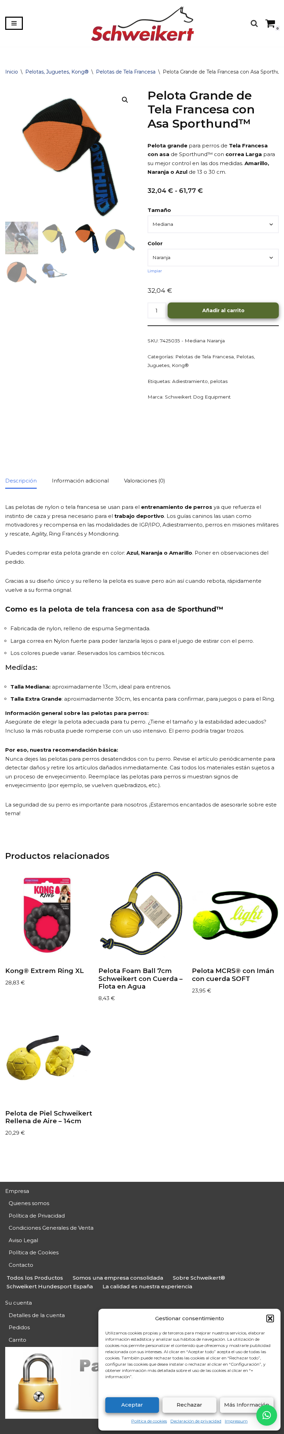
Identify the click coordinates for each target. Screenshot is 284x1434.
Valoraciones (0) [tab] (144, 480)
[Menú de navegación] (14, 23)
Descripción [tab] (21, 480)
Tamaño (159, 210)
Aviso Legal (23, 1240)
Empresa (17, 1191)
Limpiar (155, 270)
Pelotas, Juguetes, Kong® (57, 72)
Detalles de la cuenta (37, 1315)
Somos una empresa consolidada (118, 1277)
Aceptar (132, 1404)
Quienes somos (29, 1203)
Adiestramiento (190, 381)
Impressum (236, 1421)
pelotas (219, 381)
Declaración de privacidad (195, 1421)
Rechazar (189, 1404)
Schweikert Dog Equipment (198, 397)
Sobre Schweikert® (199, 1277)
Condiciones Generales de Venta (51, 1227)
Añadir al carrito (223, 310)
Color (155, 243)
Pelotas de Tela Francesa (126, 72)
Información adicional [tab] (80, 480)
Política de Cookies (34, 1252)
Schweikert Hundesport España (50, 1286)
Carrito (17, 1340)
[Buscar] (254, 23)
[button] (270, 1318)
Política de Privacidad (37, 1215)
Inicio (11, 72)
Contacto (21, 1265)
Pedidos (19, 1327)
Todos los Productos (35, 1277)
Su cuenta (18, 1302)
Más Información (246, 1404)
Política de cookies (149, 1421)
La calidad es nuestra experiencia (147, 1286)
